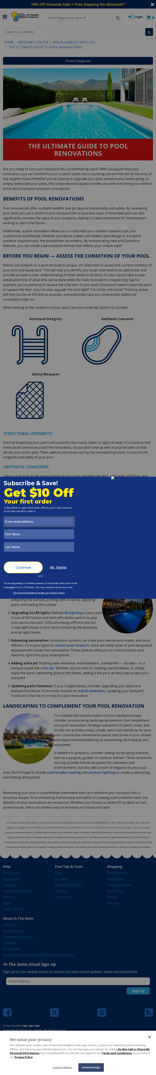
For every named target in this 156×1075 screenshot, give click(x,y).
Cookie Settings (62, 1067)
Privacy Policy (24, 1057)
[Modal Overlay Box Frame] (78, 537)
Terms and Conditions (117, 1053)
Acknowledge (91, 1067)
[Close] (149, 1037)
